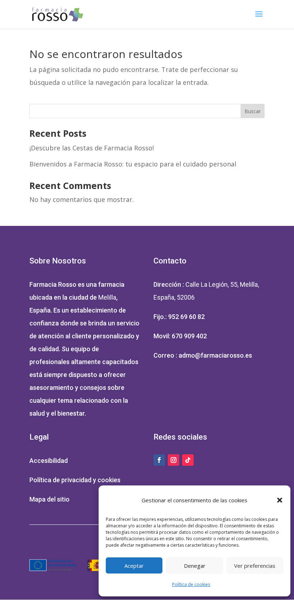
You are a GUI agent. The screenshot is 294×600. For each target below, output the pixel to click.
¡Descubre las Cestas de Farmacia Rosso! (91, 148)
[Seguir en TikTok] (188, 460)
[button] (279, 500)
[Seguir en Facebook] (159, 460)
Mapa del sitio (49, 499)
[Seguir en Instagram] (173, 460)
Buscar (253, 111)
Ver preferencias (254, 565)
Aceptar (134, 565)
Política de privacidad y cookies (74, 480)
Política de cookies (191, 584)
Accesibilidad (48, 460)
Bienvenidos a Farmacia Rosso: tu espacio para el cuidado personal (132, 164)
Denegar (194, 565)
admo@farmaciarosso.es (215, 355)
